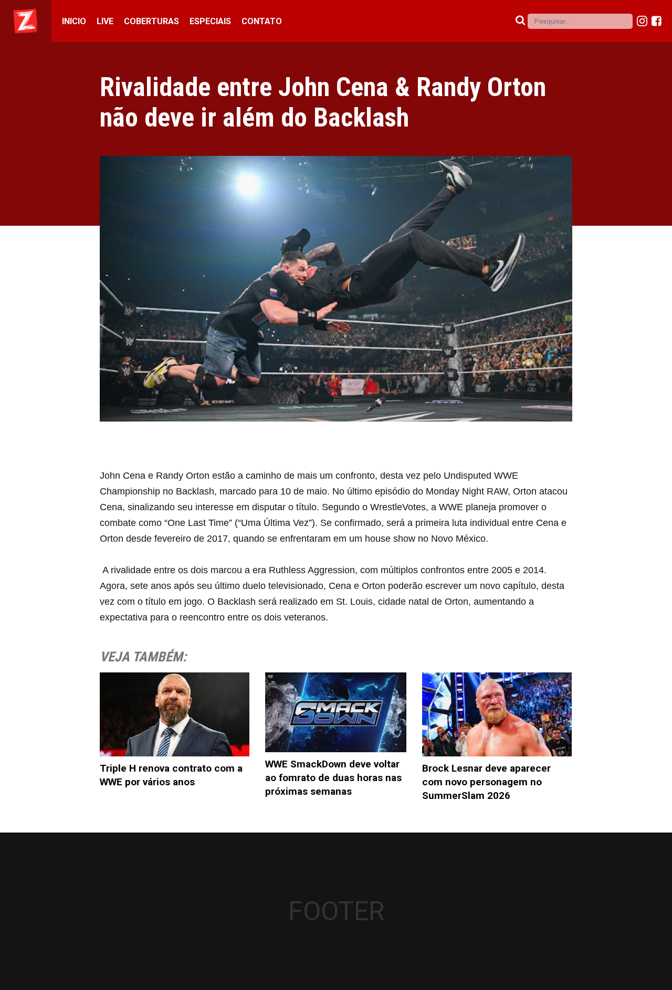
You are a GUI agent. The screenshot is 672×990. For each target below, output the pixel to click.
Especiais (210, 21)
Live (105, 21)
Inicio (74, 21)
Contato (262, 21)
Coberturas (151, 21)
